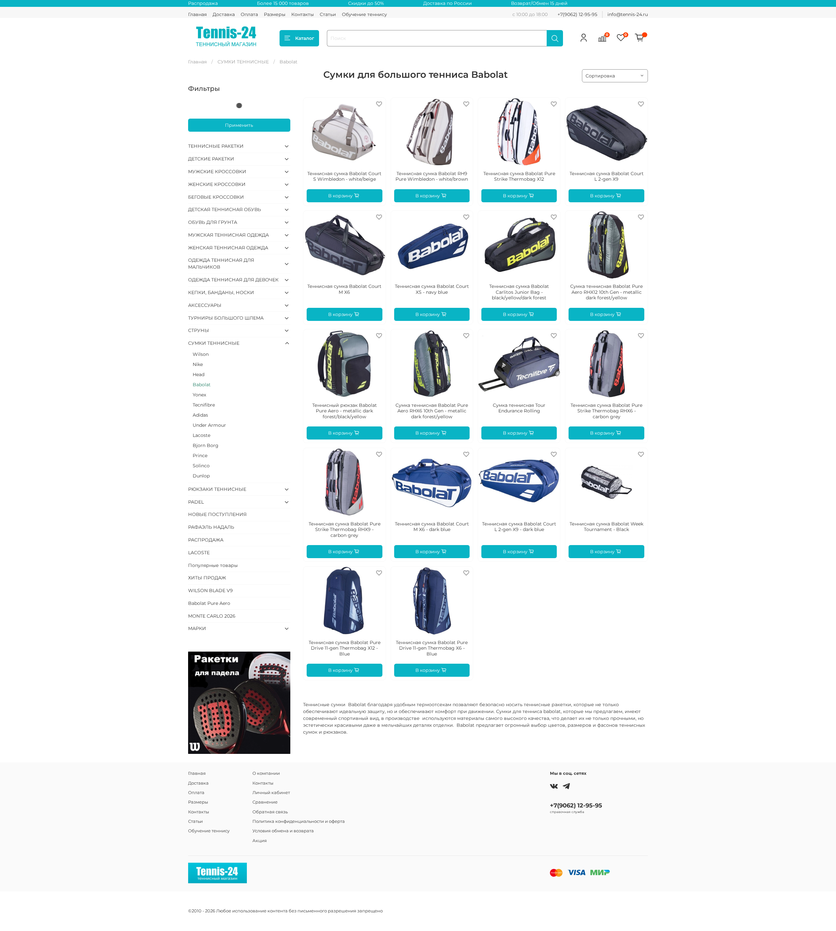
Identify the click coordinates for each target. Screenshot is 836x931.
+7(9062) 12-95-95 (577, 14)
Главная (197, 14)
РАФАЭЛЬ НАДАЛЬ (211, 527)
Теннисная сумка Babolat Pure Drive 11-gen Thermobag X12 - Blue (344, 648)
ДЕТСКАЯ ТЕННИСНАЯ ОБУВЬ (224, 209)
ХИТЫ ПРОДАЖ (207, 578)
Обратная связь (270, 811)
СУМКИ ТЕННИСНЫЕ (243, 62)
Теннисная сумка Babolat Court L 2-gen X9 (607, 176)
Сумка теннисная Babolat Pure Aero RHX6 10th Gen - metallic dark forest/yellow (431, 411)
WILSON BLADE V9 (210, 590)
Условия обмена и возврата (283, 830)
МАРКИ (197, 628)
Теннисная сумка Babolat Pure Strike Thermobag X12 (519, 176)
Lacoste (201, 435)
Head (198, 374)
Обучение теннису (364, 14)
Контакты (302, 14)
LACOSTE (199, 553)
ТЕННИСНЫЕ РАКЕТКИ (216, 146)
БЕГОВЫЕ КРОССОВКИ (216, 197)
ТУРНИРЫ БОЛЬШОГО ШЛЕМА (226, 318)
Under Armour (209, 425)
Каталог (304, 38)
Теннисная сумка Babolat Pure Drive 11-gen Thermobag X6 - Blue (432, 648)
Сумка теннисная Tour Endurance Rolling (519, 408)
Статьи (328, 14)
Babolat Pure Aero (209, 603)
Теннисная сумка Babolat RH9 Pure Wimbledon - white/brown (431, 176)
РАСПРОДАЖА (205, 540)
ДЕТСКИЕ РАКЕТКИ (211, 159)
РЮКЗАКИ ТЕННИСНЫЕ (217, 489)
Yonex (199, 395)
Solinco (201, 466)
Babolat (202, 385)
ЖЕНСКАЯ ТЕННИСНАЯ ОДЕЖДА (228, 248)
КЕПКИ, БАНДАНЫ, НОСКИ (221, 292)
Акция (259, 840)
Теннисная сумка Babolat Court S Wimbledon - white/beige (344, 176)
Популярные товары (213, 565)
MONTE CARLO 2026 (211, 616)
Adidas (200, 415)
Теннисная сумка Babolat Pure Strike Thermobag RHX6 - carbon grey (606, 411)
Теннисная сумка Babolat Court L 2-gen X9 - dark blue (519, 527)
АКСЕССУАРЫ (204, 305)
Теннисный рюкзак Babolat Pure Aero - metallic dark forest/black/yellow (344, 411)
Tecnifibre (204, 405)
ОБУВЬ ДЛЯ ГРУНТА (212, 222)
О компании (266, 773)
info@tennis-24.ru (627, 14)
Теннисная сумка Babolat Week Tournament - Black (606, 527)
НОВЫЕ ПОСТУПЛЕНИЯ (217, 514)
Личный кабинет (271, 792)
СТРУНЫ (198, 330)
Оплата (249, 14)
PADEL (196, 502)
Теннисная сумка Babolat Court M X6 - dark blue (432, 527)
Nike (198, 364)
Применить (239, 125)
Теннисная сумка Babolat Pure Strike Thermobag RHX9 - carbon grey (344, 529)
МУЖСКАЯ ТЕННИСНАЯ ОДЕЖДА (228, 235)
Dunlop (201, 476)
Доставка (224, 14)
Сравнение (265, 802)
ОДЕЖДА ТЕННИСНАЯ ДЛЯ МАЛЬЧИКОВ (221, 263)
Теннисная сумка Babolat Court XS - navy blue (432, 289)
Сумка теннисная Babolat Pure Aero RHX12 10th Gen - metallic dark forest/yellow (606, 292)
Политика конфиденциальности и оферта (298, 821)
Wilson (201, 354)
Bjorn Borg (205, 445)
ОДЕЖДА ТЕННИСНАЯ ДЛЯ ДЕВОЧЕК (233, 280)
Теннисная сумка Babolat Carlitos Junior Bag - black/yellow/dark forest (519, 292)
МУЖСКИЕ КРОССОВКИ (217, 172)
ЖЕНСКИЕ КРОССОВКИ (217, 184)
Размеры (274, 14)
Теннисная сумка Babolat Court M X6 (344, 289)
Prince (200, 455)
